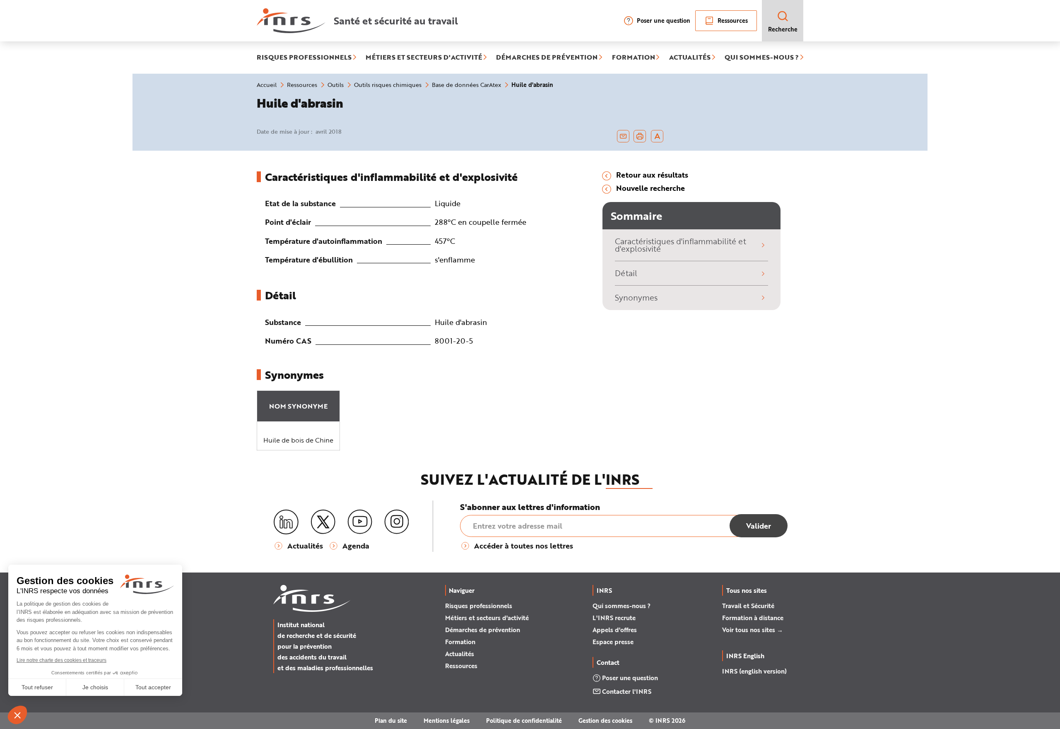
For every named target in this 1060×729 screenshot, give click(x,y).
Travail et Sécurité (748, 605)
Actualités (459, 653)
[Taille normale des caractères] (657, 136)
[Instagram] (396, 522)
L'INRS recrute (614, 617)
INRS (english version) (754, 671)
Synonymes (636, 297)
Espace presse (613, 641)
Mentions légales (447, 720)
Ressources (733, 20)
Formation (460, 641)
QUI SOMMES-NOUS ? (762, 57)
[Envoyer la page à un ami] (623, 136)
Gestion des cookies (605, 720)
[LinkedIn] (286, 522)
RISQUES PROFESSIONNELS (304, 57)
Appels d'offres (615, 629)
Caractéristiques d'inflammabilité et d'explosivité (680, 245)
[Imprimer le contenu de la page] (640, 136)
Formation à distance (752, 617)
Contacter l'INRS (626, 691)
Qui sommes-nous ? (621, 605)
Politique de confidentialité (524, 720)
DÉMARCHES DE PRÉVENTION (546, 57)
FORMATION (633, 57)
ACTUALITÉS (690, 57)
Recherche (782, 29)
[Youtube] (359, 522)
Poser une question (663, 20)
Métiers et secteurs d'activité (487, 617)
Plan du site (391, 720)
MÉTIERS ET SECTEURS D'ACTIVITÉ (424, 57)
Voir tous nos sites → (752, 629)
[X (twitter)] (323, 522)
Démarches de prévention (482, 629)
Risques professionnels (478, 605)
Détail (626, 273)
